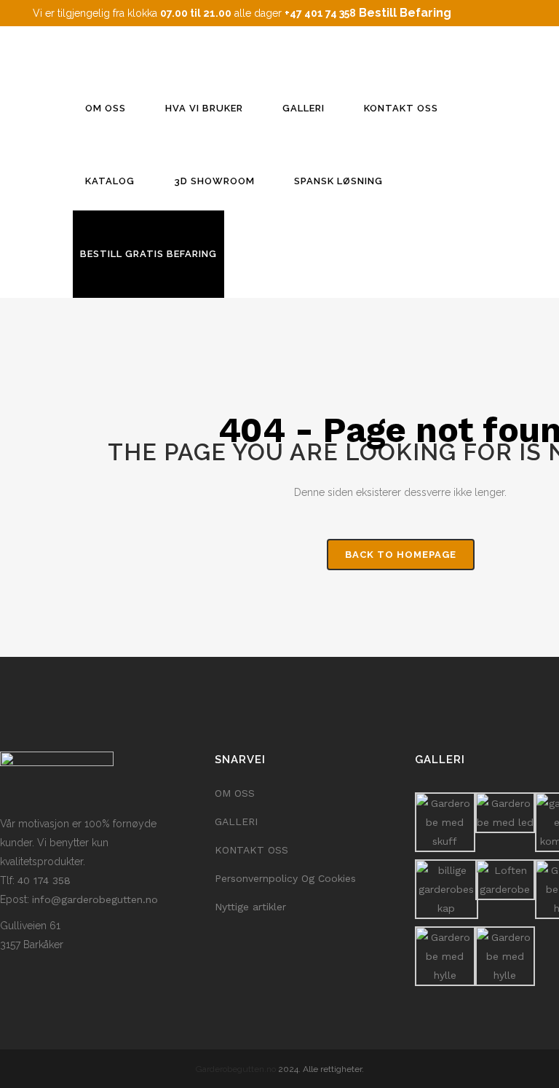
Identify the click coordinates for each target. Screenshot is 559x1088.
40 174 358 (44, 880)
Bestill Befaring (405, 13)
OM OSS (235, 793)
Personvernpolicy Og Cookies (285, 878)
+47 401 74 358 (320, 13)
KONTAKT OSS (251, 850)
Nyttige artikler (250, 906)
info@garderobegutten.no (95, 899)
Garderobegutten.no (236, 1069)
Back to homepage (400, 554)
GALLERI (236, 821)
